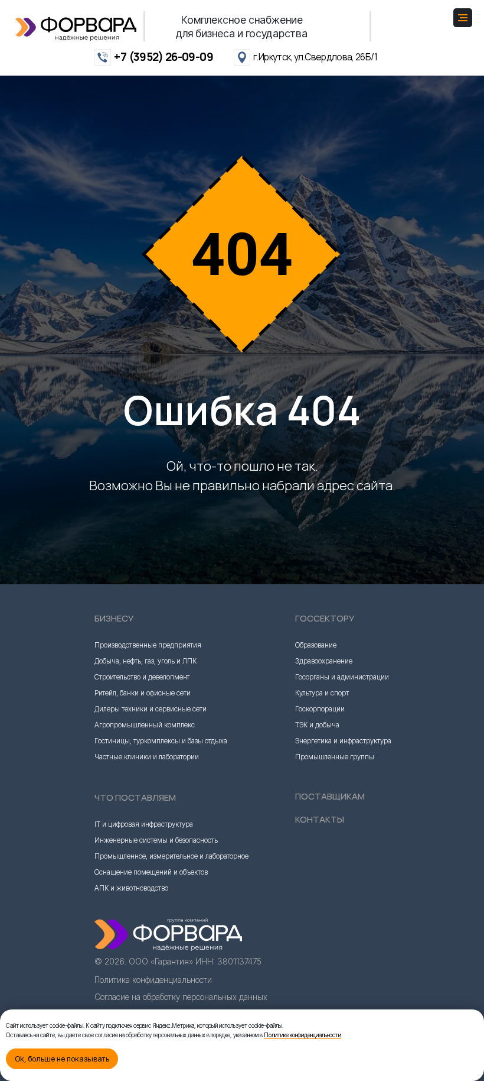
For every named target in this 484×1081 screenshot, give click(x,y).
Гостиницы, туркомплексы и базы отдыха (160, 880)
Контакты (319, 959)
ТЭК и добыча (317, 864)
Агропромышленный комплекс (144, 864)
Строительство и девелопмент (141, 817)
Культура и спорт (322, 832)
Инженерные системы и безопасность (156, 980)
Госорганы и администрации (342, 817)
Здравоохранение (323, 801)
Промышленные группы (334, 896)
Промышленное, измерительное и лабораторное (171, 996)
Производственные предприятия (147, 785)
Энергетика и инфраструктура (343, 880)
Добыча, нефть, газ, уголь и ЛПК (145, 801)
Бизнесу (113, 758)
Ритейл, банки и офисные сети (142, 832)
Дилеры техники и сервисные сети (150, 848)
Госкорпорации (320, 848)
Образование (315, 785)
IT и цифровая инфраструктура (143, 964)
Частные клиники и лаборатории (146, 896)
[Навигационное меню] (462, 17)
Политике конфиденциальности (302, 1034)
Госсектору (324, 758)
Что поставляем (135, 937)
